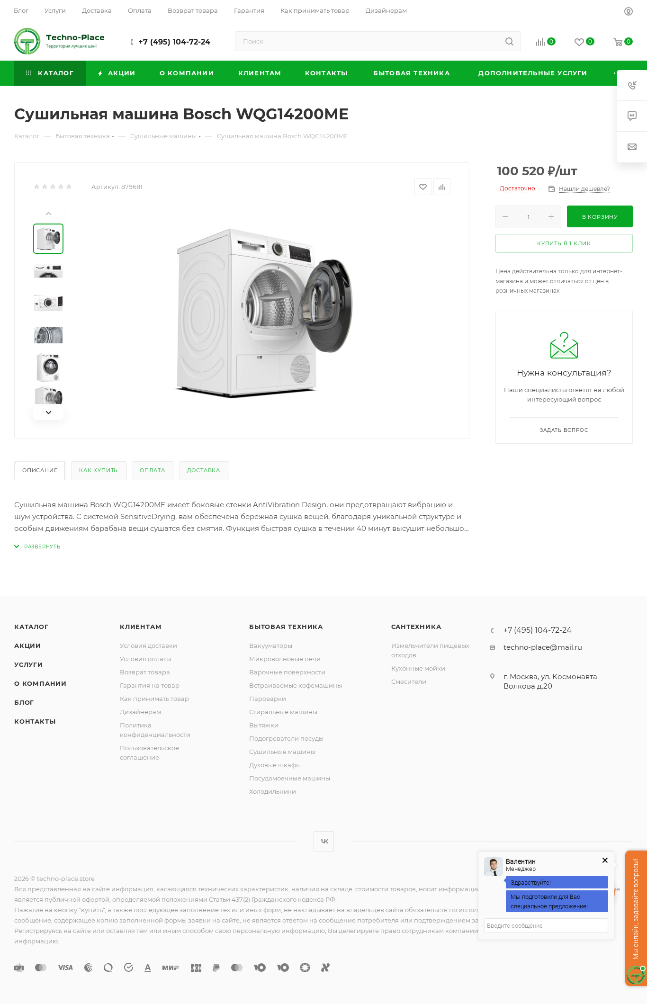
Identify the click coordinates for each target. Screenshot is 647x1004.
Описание (39, 470)
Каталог (31, 626)
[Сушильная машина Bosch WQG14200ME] (262, 313)
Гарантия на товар (150, 685)
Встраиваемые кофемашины (295, 685)
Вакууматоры (270, 645)
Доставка (203, 470)
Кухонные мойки (418, 668)
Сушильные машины (282, 751)
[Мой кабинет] (628, 12)
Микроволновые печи (285, 659)
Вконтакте (324, 841)
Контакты (34, 721)
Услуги (28, 664)
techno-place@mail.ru (542, 647)
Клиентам (141, 626)
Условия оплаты (145, 659)
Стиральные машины (283, 712)
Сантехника (416, 626)
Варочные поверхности (287, 672)
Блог (24, 702)
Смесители (408, 681)
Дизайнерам (140, 712)
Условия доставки (148, 645)
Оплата (152, 470)
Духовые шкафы (275, 765)
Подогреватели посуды (286, 738)
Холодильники (272, 791)
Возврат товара (145, 672)
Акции (27, 645)
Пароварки (267, 698)
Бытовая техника (286, 626)
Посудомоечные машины (289, 778)
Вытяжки (264, 725)
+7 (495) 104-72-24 (174, 41)
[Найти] (509, 41)
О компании (40, 683)
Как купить (98, 470)
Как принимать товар (154, 698)
